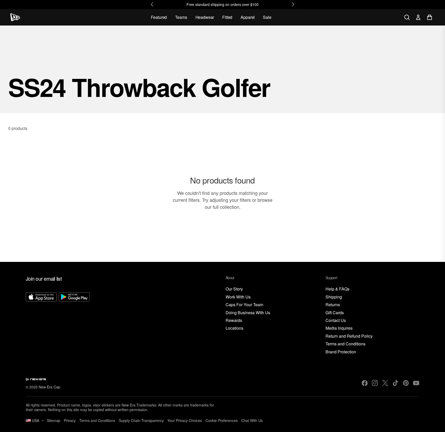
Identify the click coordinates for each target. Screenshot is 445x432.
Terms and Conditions (345, 344)
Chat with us (252, 420)
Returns (333, 305)
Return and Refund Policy (349, 336)
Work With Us (238, 297)
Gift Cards (335, 312)
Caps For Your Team (244, 305)
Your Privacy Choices (184, 420)
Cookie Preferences (222, 420)
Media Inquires (339, 328)
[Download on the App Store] (41, 323)
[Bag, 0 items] (429, 17)
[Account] (418, 17)
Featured (159, 17)
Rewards (234, 320)
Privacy (70, 420)
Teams (181, 17)
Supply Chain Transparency (141, 420)
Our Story (234, 289)
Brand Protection (341, 352)
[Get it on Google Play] (74, 323)
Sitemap (53, 420)
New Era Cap (49, 386)
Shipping (334, 297)
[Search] (407, 17)
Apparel (248, 17)
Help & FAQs (337, 289)
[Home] (15, 17)
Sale (267, 17)
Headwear (204, 17)
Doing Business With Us (248, 312)
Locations (234, 328)
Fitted (227, 17)
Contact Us (336, 320)
